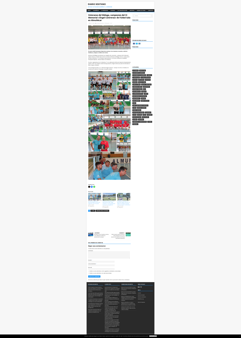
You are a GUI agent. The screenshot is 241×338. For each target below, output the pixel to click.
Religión (139, 114)
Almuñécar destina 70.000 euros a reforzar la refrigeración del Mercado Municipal (112, 299)
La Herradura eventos (138, 93)
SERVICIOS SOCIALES (137, 117)
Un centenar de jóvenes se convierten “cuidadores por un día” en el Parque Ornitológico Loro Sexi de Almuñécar (95, 300)
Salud (144, 114)
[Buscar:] (142, 16)
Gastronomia (146, 86)
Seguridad (149, 114)
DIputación (141, 79)
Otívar (134, 107)
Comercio (149, 75)
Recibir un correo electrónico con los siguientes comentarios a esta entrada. (105, 271)
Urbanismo (135, 124)
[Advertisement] (109, 222)
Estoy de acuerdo (153, 336)
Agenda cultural (141, 10)
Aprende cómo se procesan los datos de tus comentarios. (118, 279)
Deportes (132, 10)
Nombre (90, 260)
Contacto (150, 10)
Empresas (135, 82)
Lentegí (146, 93)
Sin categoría (145, 117)
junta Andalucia (136, 91)
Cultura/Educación (122, 10)
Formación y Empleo (137, 86)
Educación (147, 79)
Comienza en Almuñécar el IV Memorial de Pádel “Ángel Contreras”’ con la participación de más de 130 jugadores (109, 202)
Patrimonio (148, 112)
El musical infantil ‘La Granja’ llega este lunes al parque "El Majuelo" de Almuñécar (112, 326)
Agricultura (142, 70)
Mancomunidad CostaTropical (139, 96)
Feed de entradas (141, 295)
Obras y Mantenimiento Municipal (140, 105)
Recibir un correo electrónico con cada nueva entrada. (101, 273)
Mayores (143, 98)
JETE (144, 89)
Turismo (150, 121)
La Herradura (104, 10)
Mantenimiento (136, 98)
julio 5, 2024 (92, 23)
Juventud (144, 91)
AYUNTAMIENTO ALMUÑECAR (138, 72)
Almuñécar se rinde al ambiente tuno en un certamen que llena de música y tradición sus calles (128, 304)
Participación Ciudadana (138, 112)
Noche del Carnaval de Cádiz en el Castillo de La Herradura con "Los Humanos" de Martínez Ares (111, 308)
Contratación (136, 77)
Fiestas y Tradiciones (146, 84)
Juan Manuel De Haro (100, 23)
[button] (102, 80)
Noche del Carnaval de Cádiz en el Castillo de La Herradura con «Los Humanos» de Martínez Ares (94, 311)
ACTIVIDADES (135, 70)
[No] (239, 336)
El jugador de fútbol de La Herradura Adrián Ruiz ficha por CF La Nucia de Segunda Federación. (112, 317)
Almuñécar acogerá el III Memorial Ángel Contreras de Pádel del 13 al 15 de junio (94, 202)
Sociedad (113, 10)
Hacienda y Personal (137, 89)
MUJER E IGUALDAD (145, 100)
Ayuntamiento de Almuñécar (139, 75)
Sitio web (90, 267)
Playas (134, 114)
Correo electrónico (92, 263)
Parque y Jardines (137, 110)
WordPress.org (141, 298)
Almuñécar (96, 10)
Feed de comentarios (142, 296)
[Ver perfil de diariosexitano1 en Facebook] (138, 287)
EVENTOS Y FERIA (142, 82)
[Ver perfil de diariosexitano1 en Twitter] (139, 287)
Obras (134, 103)
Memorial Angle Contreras (102, 210)
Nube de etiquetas (141, 302)
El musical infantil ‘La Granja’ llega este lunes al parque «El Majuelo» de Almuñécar (128, 288)
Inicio (89, 10)
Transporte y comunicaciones (139, 121)
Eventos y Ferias (136, 84)
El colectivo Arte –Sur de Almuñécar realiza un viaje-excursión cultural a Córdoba (128, 308)
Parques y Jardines (142, 107)
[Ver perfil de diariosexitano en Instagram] (141, 287)
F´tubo (92, 210)
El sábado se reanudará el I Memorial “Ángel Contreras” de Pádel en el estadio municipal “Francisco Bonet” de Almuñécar (123, 202)
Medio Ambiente (136, 100)
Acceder (139, 293)
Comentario (90, 250)
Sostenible (141, 119)
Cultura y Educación (145, 77)
